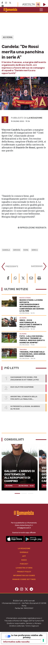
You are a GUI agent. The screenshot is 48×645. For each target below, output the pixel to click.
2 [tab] (24, 493)
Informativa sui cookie (24, 575)
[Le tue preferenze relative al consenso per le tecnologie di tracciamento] (43, 640)
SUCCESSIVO (37, 266)
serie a (35, 250)
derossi (16, 250)
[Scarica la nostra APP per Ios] (15, 539)
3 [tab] (30, 493)
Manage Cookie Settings (24, 579)
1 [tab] (17, 493)
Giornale (24, 552)
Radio (24, 560)
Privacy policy (24, 572)
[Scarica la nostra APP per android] (33, 539)
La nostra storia (24, 568)
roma (25, 250)
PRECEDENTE (11, 266)
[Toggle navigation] (41, 9)
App (24, 556)
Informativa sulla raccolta (16, 641)
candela (6, 250)
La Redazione (24, 548)
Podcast (24, 564)
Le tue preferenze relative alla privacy (26, 636)
